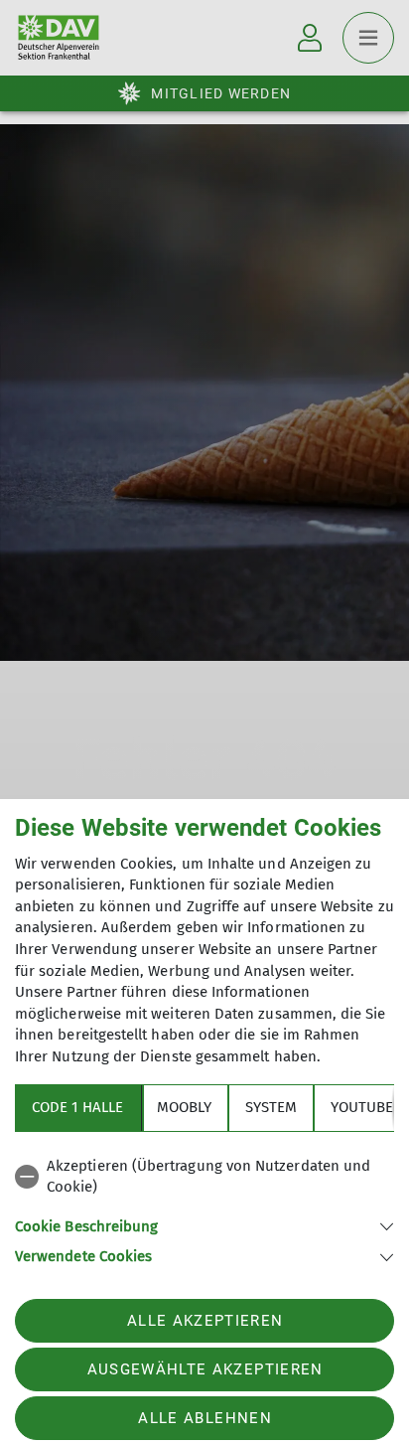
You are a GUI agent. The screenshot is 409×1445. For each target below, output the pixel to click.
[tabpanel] (204, 1208)
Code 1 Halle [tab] (77, 1107)
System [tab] (271, 1107)
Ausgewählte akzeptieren (205, 1369)
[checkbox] (204, 1177)
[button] (204, 1224)
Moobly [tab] (184, 1107)
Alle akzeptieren (205, 1321)
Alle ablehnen (204, 1418)
